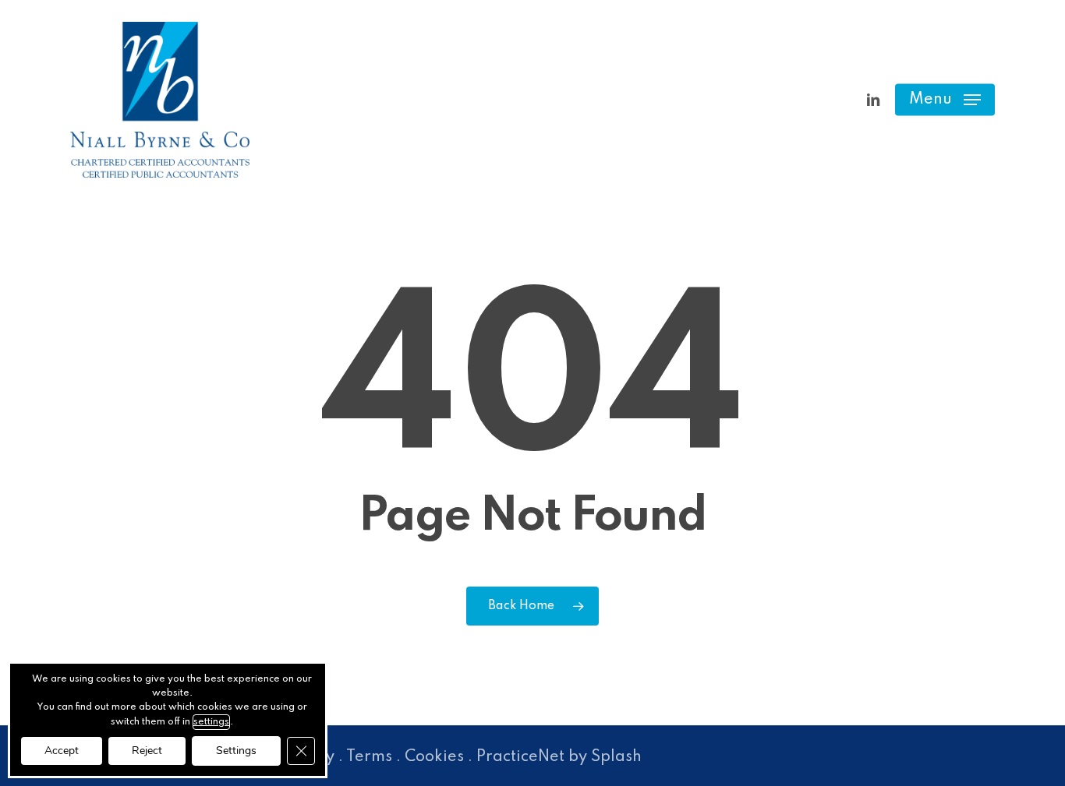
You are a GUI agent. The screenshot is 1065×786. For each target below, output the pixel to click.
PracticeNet (520, 757)
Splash (616, 757)
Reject (147, 750)
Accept (61, 750)
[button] (945, 100)
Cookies (434, 757)
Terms (369, 757)
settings (211, 722)
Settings (236, 750)
